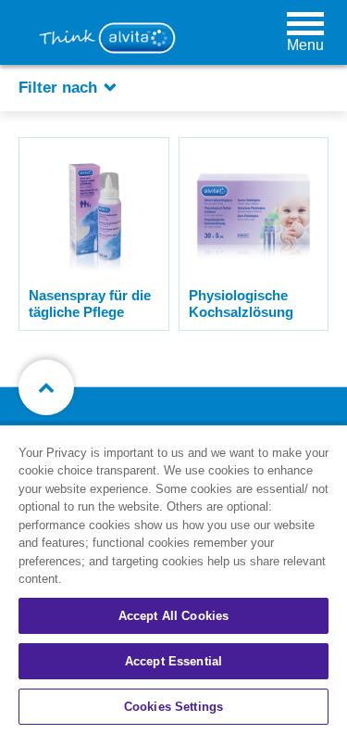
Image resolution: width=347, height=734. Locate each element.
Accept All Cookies (173, 616)
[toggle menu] (305, 23)
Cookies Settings (173, 707)
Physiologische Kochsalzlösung (241, 303)
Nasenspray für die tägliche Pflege (90, 303)
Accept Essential (173, 661)
